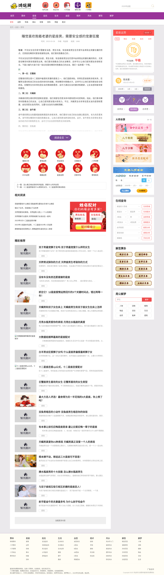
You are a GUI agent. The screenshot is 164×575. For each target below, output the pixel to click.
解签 (101, 16)
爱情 (11, 22)
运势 (19, 22)
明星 (56, 22)
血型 (67, 16)
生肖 (56, 16)
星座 (34, 16)
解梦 (112, 16)
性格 (26, 22)
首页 (12, 16)
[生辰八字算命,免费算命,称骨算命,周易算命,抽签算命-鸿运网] (26, 6)
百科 (49, 22)
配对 (63, 22)
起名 (45, 16)
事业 (34, 22)
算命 (23, 16)
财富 (41, 22)
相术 (78, 16)
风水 (89, 16)
